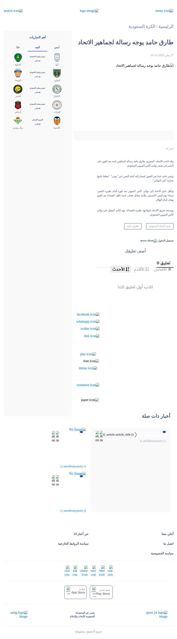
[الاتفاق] (57, 88)
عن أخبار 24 (81, 534)
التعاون (57, 80)
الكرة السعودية (141, 26)
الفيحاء (18, 80)
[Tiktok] (75, 570)
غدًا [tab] (18, 47)
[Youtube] (84, 570)
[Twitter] (90, 328)
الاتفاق (57, 96)
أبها (56, 64)
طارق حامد (133, 226)
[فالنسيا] (57, 120)
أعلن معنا (168, 534)
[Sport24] (152, 614)
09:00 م (37, 93)
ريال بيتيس (18, 127)
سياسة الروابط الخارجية (73, 543)
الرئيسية (166, 26)
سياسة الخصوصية (162, 553)
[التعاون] (57, 73)
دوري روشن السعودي (37, 56)
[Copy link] (92, 335)
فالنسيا (57, 127)
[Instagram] (93, 570)
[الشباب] (57, 104)
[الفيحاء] (17, 73)
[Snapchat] (67, 570)
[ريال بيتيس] (17, 120)
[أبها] (57, 57)
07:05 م (37, 61)
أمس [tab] (56, 47)
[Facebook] (88, 314)
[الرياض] (17, 104)
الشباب (57, 112)
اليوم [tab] (37, 47)
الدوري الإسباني (37, 120)
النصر (18, 96)
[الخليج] (17, 57)
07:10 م (37, 77)
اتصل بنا (168, 543)
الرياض (18, 112)
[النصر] (17, 88)
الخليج (18, 64)
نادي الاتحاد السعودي (160, 226)
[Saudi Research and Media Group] (19, 614)
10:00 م (37, 124)
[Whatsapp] (88, 321)
